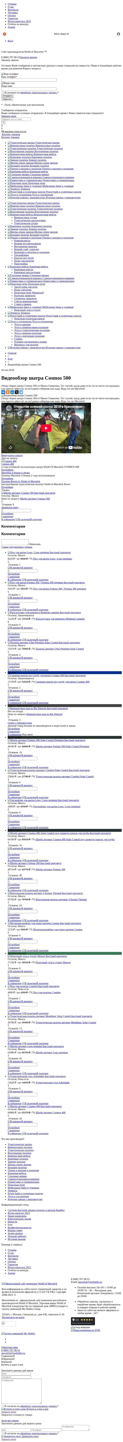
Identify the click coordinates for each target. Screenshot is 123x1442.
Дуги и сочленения (42, 194)
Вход (10, 41)
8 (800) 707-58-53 (10, 1350)
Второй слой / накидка (26, 249)
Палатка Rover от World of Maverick (20, 481)
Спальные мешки (39, 174)
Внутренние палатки (25, 246)
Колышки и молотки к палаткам (31, 252)
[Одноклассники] (8, 392)
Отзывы (12, 4)
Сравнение (7, 516)
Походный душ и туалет (27, 310)
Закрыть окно (8, 116)
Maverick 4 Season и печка (15, 472)
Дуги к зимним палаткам (27, 333)
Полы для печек (23, 289)
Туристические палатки (50, 148)
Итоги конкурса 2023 (19, 21)
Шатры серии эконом (46, 163)
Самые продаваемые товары (16, 547)
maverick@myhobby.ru (90, 1282)
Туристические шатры (47, 142)
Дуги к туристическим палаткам (32, 330)
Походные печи (36, 183)
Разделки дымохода (24, 295)
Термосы (25, 189)
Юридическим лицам (19, 1219)
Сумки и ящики (22, 304)
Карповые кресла (23, 269)
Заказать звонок (28, 57)
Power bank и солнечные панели (63, 191)
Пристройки (21, 263)
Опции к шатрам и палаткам (57, 168)
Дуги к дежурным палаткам (29, 336)
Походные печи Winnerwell (29, 292)
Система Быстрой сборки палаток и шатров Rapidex (36, 1210)
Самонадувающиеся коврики (58, 177)
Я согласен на (31, 92)
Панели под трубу (24, 258)
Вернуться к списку (12, 455)
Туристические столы (26, 223)
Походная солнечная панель (29, 318)
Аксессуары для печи (25, 287)
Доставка (13, 12)
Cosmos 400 (7, 464)
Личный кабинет (17, 1236)
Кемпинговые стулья (25, 217)
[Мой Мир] (12, 392)
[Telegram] (21, 392)
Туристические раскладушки (30, 220)
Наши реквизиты (17, 1216)
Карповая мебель (38, 171)
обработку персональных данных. (38, 92)
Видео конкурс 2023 (19, 1213)
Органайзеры (21, 255)
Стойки (18, 339)
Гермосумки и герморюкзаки (58, 180)
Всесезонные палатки (46, 151)
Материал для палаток (26, 344)
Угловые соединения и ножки (30, 341)
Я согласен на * (31, 1406)
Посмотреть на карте (13, 1317)
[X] (17, 392)
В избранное (8, 519)
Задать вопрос (15, 1233)
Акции (11, 27)
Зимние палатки (37, 160)
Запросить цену (30, 1436)
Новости (12, 1221)
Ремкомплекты (22, 240)
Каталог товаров (10, 134)
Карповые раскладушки (27, 272)
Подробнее (7, 469)
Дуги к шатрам (22, 324)
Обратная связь (9, 1347)
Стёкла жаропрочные (25, 301)
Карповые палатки (41, 157)
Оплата (12, 15)
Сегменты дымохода (25, 298)
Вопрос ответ (15, 1230)
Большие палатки (39, 165)
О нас (11, 6)
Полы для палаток (24, 260)
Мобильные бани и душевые (58, 186)
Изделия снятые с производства (63, 197)
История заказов (17, 1239)
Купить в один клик (37, 1409)
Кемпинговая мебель (45, 154)
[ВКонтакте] (3, 392)
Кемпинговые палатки (48, 145)
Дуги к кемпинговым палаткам (31, 327)
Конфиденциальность (19, 1227)
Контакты (13, 9)
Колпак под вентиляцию (27, 243)
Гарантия (13, 18)
